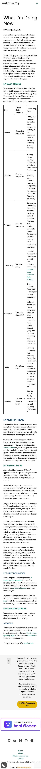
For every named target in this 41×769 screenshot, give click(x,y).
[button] (4, 765)
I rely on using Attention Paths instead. (30, 274)
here (5, 601)
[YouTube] (14, 740)
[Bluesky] (20, 740)
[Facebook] (32, 740)
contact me (31, 635)
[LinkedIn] (9, 740)
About (20, 753)
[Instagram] (26, 740)
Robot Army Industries (24, 767)
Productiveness (9, 448)
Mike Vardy (11, 3)
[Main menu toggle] (37, 3)
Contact (20, 759)
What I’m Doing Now (20, 756)
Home (20, 751)
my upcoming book (19, 588)
